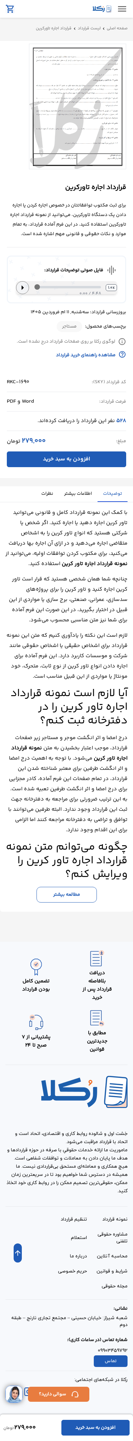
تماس (111, 1361)
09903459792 (113, 1351)
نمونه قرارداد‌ (115, 1219)
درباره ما (78, 1256)
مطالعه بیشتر (66, 894)
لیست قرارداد (89, 28)
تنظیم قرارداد (74, 1219)
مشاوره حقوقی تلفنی (113, 1237)
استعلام (79, 1238)
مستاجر (69, 326)
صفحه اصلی (117, 28)
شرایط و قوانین (112, 1271)
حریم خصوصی (72, 1271)
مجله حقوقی (115, 1286)
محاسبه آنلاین (112, 1256)
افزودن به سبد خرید (66, 459)
